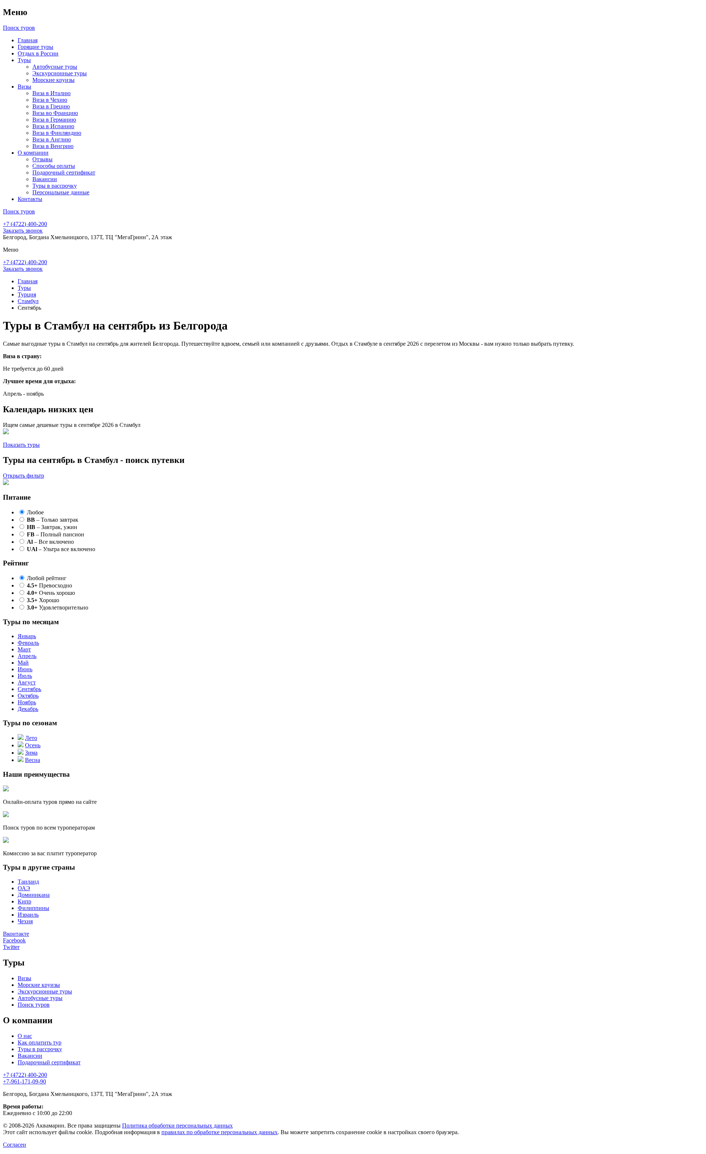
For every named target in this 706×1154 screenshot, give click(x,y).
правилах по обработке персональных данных (219, 1132)
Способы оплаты (53, 166)
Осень (32, 745)
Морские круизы (53, 80)
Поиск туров (34, 1005)
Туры (24, 60)
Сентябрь (29, 689)
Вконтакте (16, 934)
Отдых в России (38, 53)
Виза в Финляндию (56, 133)
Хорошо (43, 600)
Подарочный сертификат (63, 172)
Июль (25, 676)
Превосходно (49, 585)
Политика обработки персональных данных (177, 1125)
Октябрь (28, 696)
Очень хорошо (51, 593)
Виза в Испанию (53, 126)
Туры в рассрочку (54, 186)
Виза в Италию (51, 93)
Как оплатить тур (39, 1042)
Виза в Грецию (51, 106)
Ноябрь (27, 702)
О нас (25, 1036)
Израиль (28, 915)
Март (24, 649)
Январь (27, 636)
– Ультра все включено (61, 549)
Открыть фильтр (23, 475)
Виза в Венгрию (53, 146)
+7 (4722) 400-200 (25, 224)
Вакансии (44, 179)
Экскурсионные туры (59, 73)
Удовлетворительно (57, 607)
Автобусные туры (54, 67)
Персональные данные (60, 192)
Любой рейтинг (47, 578)
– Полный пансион (55, 534)
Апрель (27, 656)
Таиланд (28, 881)
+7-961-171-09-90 (24, 1081)
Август (27, 682)
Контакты (30, 199)
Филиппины (33, 908)
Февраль (28, 643)
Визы (24, 86)
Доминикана (34, 895)
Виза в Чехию (49, 100)
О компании (33, 153)
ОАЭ (24, 888)
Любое (35, 512)
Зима (31, 752)
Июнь (25, 669)
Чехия (25, 921)
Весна (32, 760)
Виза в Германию (54, 119)
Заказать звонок (23, 230)
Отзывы (42, 159)
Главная (28, 40)
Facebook (14, 940)
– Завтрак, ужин (52, 527)
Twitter (11, 947)
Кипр (24, 901)
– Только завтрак (52, 520)
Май (23, 662)
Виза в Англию (51, 139)
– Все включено (50, 542)
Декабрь (28, 709)
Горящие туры (35, 47)
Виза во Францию (55, 113)
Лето (31, 738)
